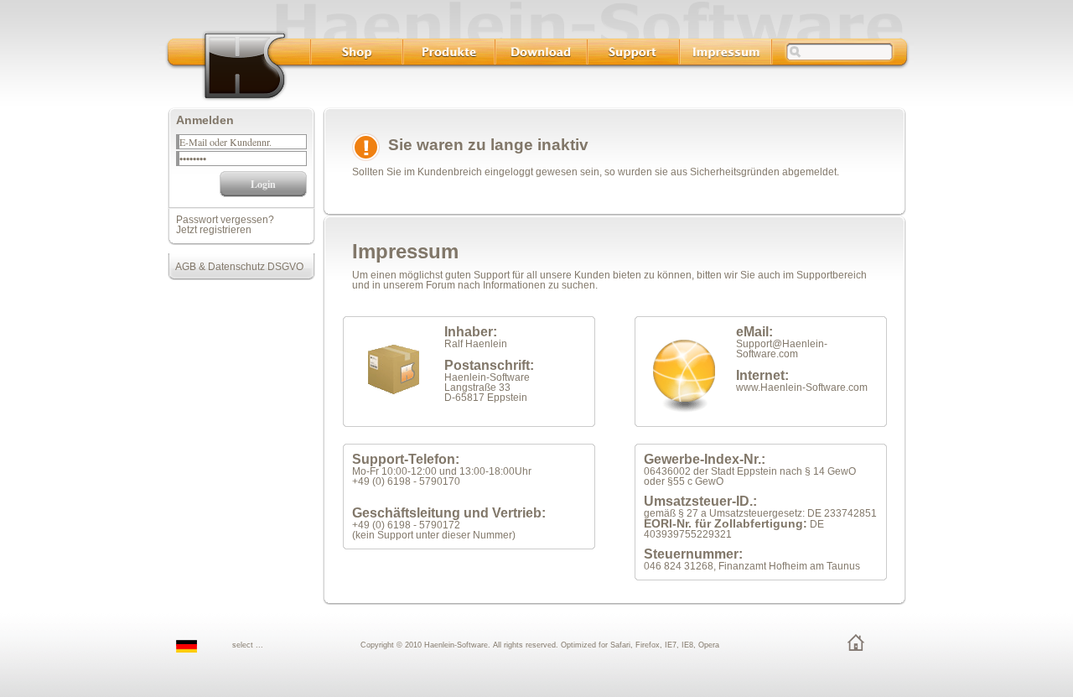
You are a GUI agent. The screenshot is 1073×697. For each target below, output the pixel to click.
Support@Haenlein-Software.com (781, 349)
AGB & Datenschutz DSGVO (235, 267)
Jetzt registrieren (213, 230)
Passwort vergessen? (225, 220)
